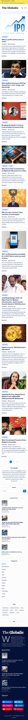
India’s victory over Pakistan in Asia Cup (12, 552)
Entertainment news (15, 607)
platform (20, 470)
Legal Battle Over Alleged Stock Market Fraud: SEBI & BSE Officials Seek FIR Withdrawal (13, 396)
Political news (5, 610)
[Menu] (25, 7)
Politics (3, 583)
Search (14, 487)
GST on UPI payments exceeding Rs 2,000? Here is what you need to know (13, 256)
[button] (17, 461)
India (3, 575)
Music (22, 607)
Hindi (3, 572)
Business (5, 36)
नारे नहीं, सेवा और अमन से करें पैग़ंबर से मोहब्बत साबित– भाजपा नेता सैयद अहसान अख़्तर (12, 523)
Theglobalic (12, 612)
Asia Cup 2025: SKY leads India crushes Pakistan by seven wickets (14, 538)
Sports (3, 585)
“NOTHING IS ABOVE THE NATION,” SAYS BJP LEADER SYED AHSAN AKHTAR (12, 508)
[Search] (24, 491)
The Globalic (10, 8)
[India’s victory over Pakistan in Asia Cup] (4, 547)
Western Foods (5, 615)
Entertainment (5, 566)
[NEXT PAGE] (17, 461)
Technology (5, 591)
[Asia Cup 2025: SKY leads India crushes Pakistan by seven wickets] (4, 532)
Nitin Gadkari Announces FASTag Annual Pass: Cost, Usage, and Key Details (13, 85)
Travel (3, 594)
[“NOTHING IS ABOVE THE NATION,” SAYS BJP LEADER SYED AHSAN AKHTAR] (4, 503)
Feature (4, 569)
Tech (3, 588)
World (10, 166)
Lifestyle (4, 577)
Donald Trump (5, 607)
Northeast (4, 580)
